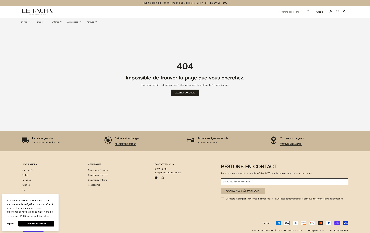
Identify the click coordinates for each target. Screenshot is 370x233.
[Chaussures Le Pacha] (37, 12)
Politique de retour (125, 144)
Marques (26, 184)
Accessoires (94, 184)
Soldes (25, 175)
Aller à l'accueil (185, 92)
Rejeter (10, 223)
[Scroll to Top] (364, 217)
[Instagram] (162, 177)
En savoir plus (218, 2)
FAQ (23, 189)
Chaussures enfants (97, 180)
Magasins (26, 180)
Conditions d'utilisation (262, 230)
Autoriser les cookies (36, 223)
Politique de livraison (339, 230)
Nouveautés (27, 170)
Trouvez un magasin (291, 144)
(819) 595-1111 (160, 169)
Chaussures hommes (98, 175)
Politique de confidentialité (290, 230)
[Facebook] (156, 177)
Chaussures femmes (98, 170)
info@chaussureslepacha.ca (168, 172)
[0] (344, 11)
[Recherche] (308, 12)
